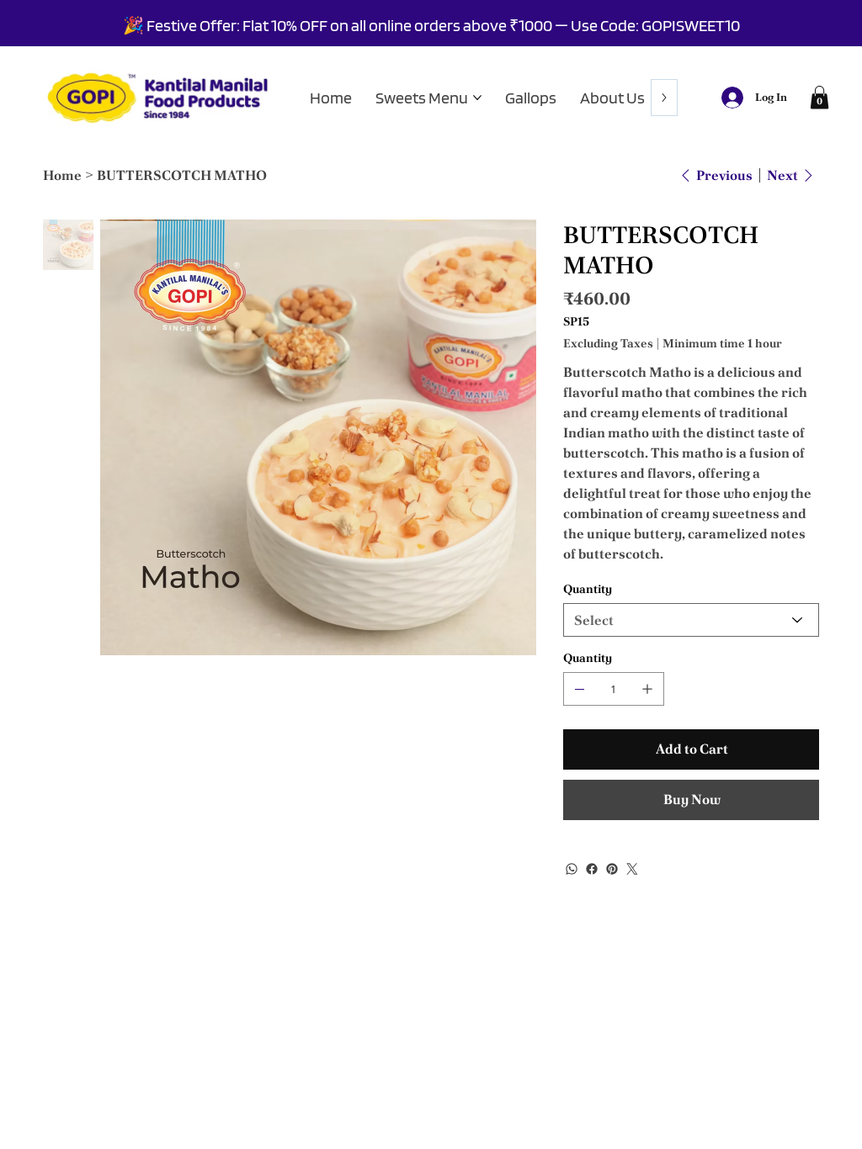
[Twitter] (632, 868)
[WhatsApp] (571, 868)
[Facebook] (591, 868)
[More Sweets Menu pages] (477, 97)
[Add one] (647, 689)
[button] (819, 97)
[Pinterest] (612, 868)
